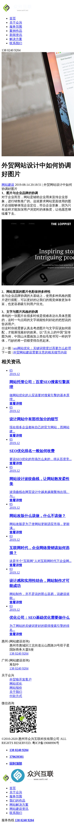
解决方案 (15, 39)
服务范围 (15, 26)
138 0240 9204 (18, 653)
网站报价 (15, 687)
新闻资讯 (15, 35)
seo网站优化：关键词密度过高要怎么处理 (42, 348)
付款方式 (15, 696)
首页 (12, 18)
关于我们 (15, 691)
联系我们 (15, 43)
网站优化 (15, 683)
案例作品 (15, 30)
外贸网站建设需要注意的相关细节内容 (40, 352)
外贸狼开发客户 (20, 679)
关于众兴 (15, 22)
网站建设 (8, 184)
